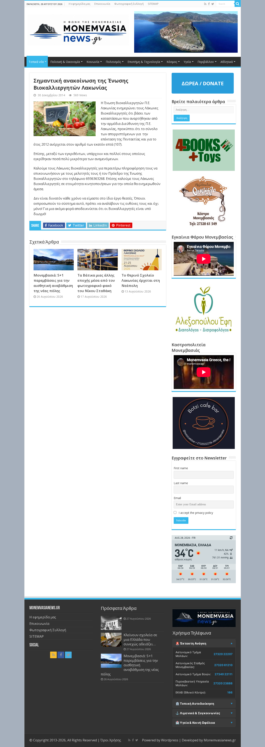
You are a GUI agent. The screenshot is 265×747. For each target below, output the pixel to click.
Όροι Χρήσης (110, 740)
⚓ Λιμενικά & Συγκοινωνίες (198, 713)
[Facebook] (209, 3)
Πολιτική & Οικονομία (65, 62)
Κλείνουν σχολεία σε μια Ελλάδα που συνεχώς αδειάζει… (140, 639)
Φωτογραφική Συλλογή (129, 4)
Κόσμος (172, 62)
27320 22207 (223, 654)
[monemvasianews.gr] (78, 29)
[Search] (238, 4)
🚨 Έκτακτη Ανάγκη (191, 643)
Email (177, 498)
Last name (181, 483)
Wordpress (169, 740)
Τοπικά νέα (36, 62)
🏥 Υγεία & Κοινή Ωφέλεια (195, 723)
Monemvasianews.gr (220, 740)
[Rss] (205, 3)
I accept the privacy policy (195, 513)
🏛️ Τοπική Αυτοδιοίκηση (195, 704)
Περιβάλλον (206, 62)
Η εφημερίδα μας (79, 4)
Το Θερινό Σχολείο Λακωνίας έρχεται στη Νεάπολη (141, 280)
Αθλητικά (226, 62)
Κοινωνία (93, 62)
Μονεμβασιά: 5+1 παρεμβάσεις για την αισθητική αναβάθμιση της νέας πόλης (130, 664)
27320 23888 (222, 683)
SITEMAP (153, 4)
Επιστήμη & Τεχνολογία (144, 62)
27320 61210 (223, 665)
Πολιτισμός (113, 62)
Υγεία (187, 62)
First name (181, 468)
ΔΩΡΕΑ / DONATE (203, 83)
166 (229, 692)
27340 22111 (223, 674)
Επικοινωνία (102, 4)
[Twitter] (212, 3)
